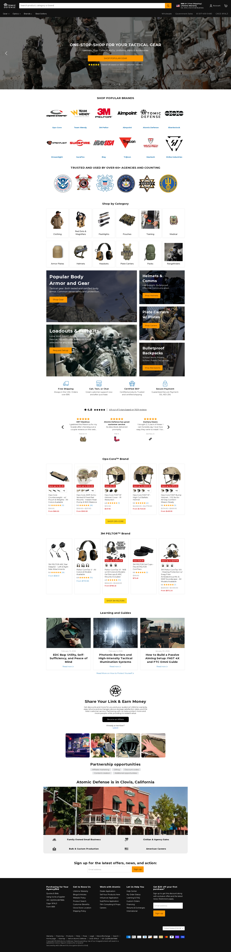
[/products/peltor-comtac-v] (87, 551)
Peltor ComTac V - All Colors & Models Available (86, 572)
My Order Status (133, 894)
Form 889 (50, 907)
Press (85, 936)
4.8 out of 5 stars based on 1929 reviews (128, 410)
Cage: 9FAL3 (51, 903)
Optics (16, 14)
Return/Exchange (103, 936)
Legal (92, 936)
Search (116, 936)
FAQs (78, 936)
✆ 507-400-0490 (204, 14)
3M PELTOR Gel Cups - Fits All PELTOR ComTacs (143, 566)
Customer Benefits (81, 904)
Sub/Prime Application (109, 901)
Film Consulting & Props (110, 904)
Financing (131, 904)
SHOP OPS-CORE (116, 521)
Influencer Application (109, 898)
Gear (5, 14)
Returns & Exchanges (136, 908)
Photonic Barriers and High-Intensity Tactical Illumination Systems (115, 658)
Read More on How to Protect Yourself (114, 673)
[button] (63, 427)
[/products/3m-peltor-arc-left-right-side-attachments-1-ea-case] (59, 551)
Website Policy (79, 898)
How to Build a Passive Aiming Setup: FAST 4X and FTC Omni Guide (162, 658)
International (132, 911)
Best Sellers (41, 14)
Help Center (132, 891)
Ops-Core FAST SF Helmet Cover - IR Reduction (113, 497)
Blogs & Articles (79, 894)
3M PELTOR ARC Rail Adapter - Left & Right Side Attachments (58, 566)
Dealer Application (107, 891)
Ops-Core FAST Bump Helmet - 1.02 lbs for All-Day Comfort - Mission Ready (171, 498)
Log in (115, 727)
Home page (51, 938)
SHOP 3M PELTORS (116, 601)
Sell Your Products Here (110, 894)
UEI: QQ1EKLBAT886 (55, 900)
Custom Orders (133, 901)
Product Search (79, 901)
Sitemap (61, 938)
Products (69, 936)
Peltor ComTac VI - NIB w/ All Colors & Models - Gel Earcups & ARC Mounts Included (115, 573)
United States (172, 928)
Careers (103, 908)
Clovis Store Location (82, 908)
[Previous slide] (6, 53)
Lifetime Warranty (80, 891)
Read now (67, 666)
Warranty (49, 936)
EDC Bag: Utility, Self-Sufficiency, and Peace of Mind (68, 658)
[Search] (168, 5)
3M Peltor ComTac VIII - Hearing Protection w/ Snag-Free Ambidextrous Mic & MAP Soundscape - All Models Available (171, 576)
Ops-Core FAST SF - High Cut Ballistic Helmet (142, 497)
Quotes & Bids (52, 893)
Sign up (138, 869)
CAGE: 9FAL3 (222, 14)
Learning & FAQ (133, 898)
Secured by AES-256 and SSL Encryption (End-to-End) (67, 945)
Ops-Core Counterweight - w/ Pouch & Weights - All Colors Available (58, 498)
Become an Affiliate (115, 719)
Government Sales (184, 14)
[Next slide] (224, 53)
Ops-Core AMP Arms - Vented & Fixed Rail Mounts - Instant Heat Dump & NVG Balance (87, 498)
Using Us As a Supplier (55, 897)
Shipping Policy (79, 911)
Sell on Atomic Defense (77, 938)
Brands (27, 14)
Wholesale (167, 14)
